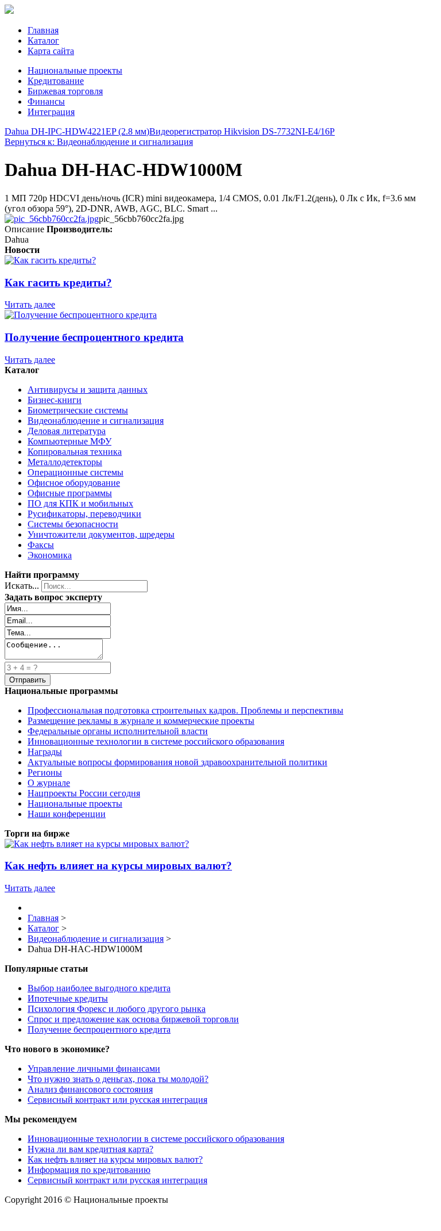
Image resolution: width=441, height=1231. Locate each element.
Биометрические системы (78, 410)
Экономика (50, 555)
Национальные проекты (75, 70)
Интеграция (51, 112)
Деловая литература (67, 431)
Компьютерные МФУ (69, 441)
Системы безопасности (73, 524)
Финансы (46, 101)
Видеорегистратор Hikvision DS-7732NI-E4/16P (242, 131)
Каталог (43, 40)
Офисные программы (70, 493)
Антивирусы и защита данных (88, 389)
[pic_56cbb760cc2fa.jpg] (52, 219)
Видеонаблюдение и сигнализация (96, 420)
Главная (43, 30)
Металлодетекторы (65, 462)
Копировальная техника (75, 452)
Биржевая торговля (65, 91)
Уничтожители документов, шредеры (101, 534)
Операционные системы (75, 472)
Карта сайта (51, 51)
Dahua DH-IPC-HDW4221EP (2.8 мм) (77, 131)
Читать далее (30, 304)
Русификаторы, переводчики (84, 514)
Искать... (22, 585)
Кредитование (56, 81)
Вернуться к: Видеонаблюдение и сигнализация (99, 142)
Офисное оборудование (74, 483)
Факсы (41, 545)
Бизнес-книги (55, 400)
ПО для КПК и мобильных (80, 503)
